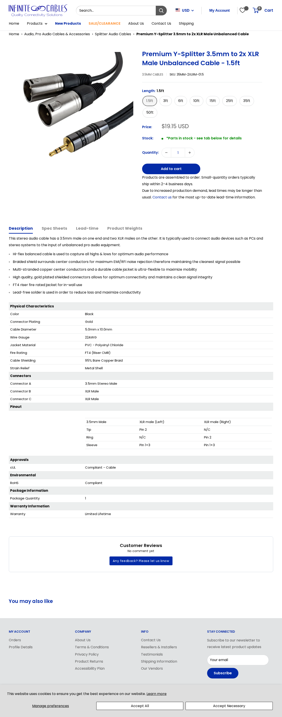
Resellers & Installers (159, 647)
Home (14, 23)
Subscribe (223, 673)
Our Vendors (152, 668)
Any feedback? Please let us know (141, 561)
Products (35, 23)
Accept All (140, 705)
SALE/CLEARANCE (105, 23)
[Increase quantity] (189, 152)
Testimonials (152, 654)
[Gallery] (73, 112)
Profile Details (21, 647)
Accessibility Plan (90, 668)
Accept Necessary (229, 705)
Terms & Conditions (92, 647)
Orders (15, 640)
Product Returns (89, 661)
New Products (68, 23)
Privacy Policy (87, 654)
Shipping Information (159, 661)
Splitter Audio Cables (113, 34)
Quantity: (150, 152)
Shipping (186, 23)
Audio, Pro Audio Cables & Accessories (57, 34)
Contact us (162, 197)
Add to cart (171, 168)
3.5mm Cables (152, 74)
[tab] (21, 229)
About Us (136, 23)
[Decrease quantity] (166, 152)
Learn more (157, 693)
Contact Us (161, 23)
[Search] (161, 10)
